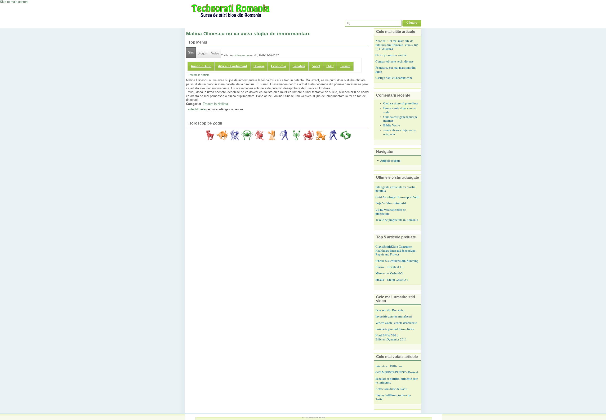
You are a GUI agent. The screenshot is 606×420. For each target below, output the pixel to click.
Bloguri (202, 53)
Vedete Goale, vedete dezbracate (396, 323)
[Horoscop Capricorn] (320, 135)
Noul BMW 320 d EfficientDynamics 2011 (391, 337)
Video (215, 53)
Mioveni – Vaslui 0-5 (389, 273)
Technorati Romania (316, 417)
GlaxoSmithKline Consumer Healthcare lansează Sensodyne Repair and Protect (395, 250)
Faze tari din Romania (389, 310)
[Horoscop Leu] (259, 135)
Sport (316, 66)
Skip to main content (14, 2)
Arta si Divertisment (232, 66)
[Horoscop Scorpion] (296, 135)
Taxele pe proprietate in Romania (396, 220)
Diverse (259, 66)
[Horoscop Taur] (222, 135)
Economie (278, 66)
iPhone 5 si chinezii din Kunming (397, 261)
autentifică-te (196, 109)
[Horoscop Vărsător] (333, 135)
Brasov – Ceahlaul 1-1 (389, 267)
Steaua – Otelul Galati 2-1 (392, 279)
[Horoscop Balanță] (284, 135)
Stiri (191, 52)
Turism (345, 66)
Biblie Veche (391, 125)
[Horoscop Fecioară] (271, 135)
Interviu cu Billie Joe (388, 366)
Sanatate (299, 66)
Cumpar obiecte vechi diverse (394, 61)
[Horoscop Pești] (345, 135)
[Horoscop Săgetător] (308, 135)
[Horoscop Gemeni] (234, 135)
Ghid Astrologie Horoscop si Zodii (397, 197)
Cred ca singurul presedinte (400, 103)
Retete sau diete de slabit (391, 389)
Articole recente (390, 160)
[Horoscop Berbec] (210, 135)
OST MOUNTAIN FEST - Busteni (396, 372)
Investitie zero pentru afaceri (393, 316)
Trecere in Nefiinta (198, 74)
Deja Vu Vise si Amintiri (390, 203)
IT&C (330, 66)
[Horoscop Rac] (247, 135)
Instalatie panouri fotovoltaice (394, 329)
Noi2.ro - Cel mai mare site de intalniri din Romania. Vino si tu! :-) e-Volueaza (396, 44)
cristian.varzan (241, 55)
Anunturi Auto (201, 66)
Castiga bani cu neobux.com (393, 78)
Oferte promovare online (391, 55)
